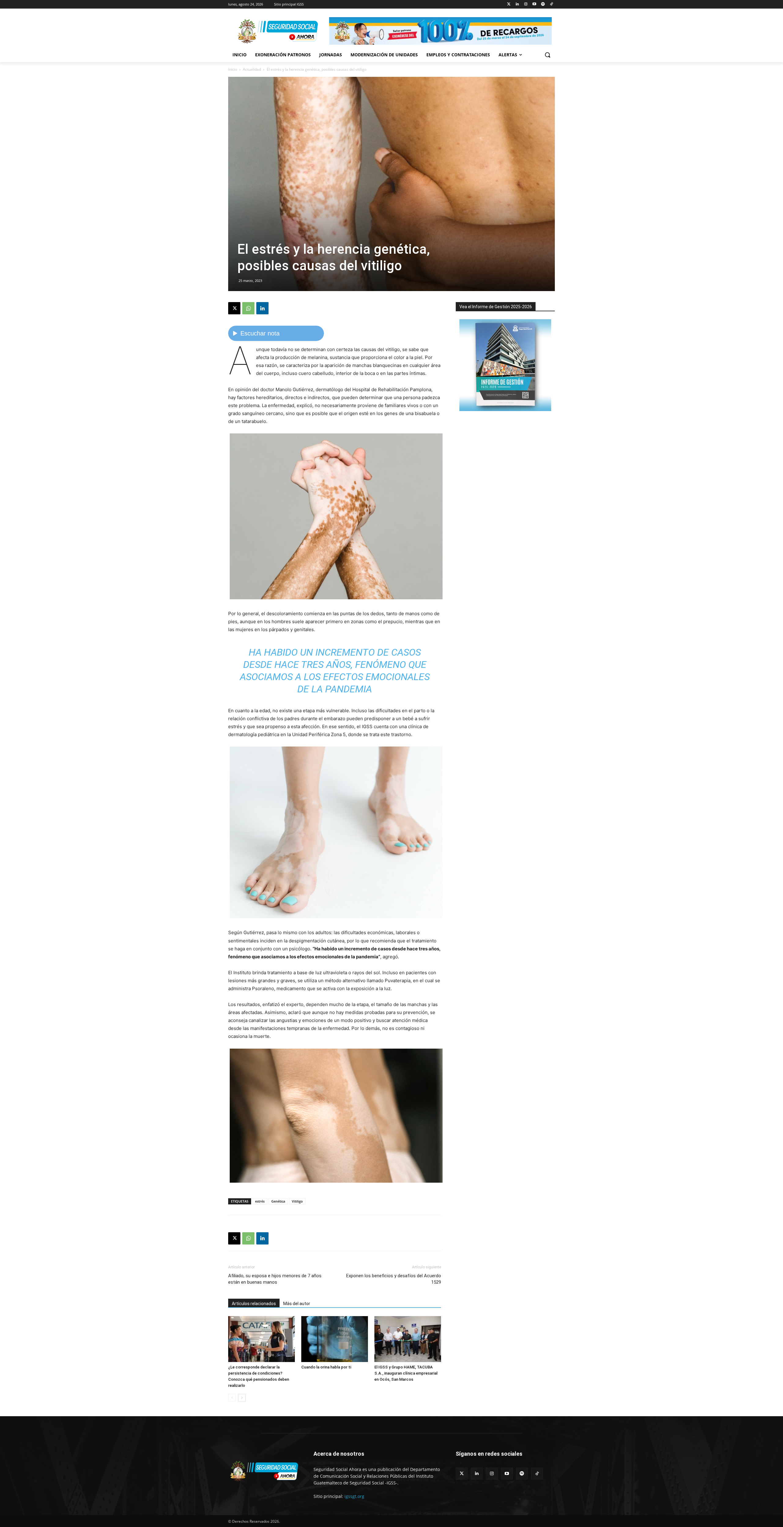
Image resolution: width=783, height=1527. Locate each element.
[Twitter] (508, 4)
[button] (547, 54)
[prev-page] (232, 1398)
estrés (260, 1201)
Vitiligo (297, 1201)
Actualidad (252, 69)
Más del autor (296, 1303)
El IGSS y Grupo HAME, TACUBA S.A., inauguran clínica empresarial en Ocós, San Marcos (405, 1373)
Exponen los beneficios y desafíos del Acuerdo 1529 (393, 1279)
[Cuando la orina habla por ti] (334, 1339)
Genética (278, 1201)
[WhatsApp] (248, 308)
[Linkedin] (517, 4)
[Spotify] (542, 4)
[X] (234, 308)
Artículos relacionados (254, 1303)
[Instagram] (525, 4)
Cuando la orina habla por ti (326, 1367)
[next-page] (242, 1398)
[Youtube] (534, 4)
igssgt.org (354, 1496)
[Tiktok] (551, 4)
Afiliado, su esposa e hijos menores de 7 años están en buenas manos (274, 1279)
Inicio (232, 69)
